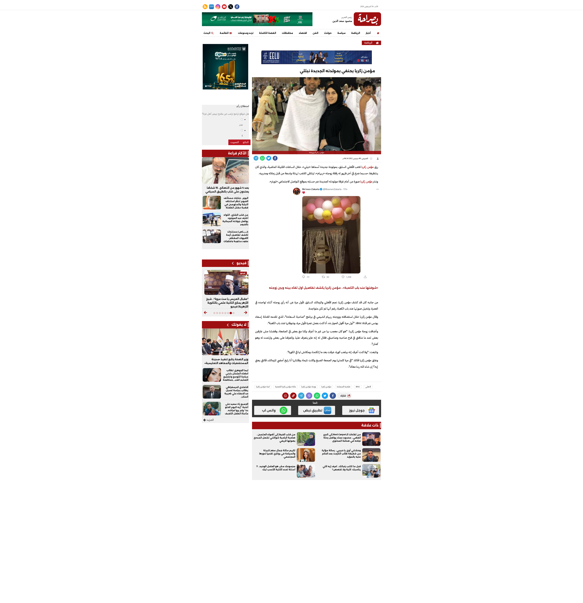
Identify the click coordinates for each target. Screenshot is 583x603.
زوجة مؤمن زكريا (308, 387)
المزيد (210, 419)
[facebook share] (275, 158)
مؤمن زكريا (326, 387)
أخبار (368, 33)
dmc (358, 387)
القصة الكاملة (267, 33)
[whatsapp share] (262, 158)
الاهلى (368, 387)
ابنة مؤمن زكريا (263, 387)
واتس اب (269, 410)
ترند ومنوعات (245, 33)
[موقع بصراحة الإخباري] (367, 19)
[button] (245, 312)
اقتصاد (303, 33)
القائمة (224, 33)
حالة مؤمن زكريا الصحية (285, 387)
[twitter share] (268, 158)
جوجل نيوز (357, 410)
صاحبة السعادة (343, 387)
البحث (207, 33)
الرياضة (355, 33)
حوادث (328, 33)
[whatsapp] (293, 395)
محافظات (287, 33)
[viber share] (256, 158)
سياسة (341, 33)
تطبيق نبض (312, 410)
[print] (285, 395)
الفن (315, 33)
